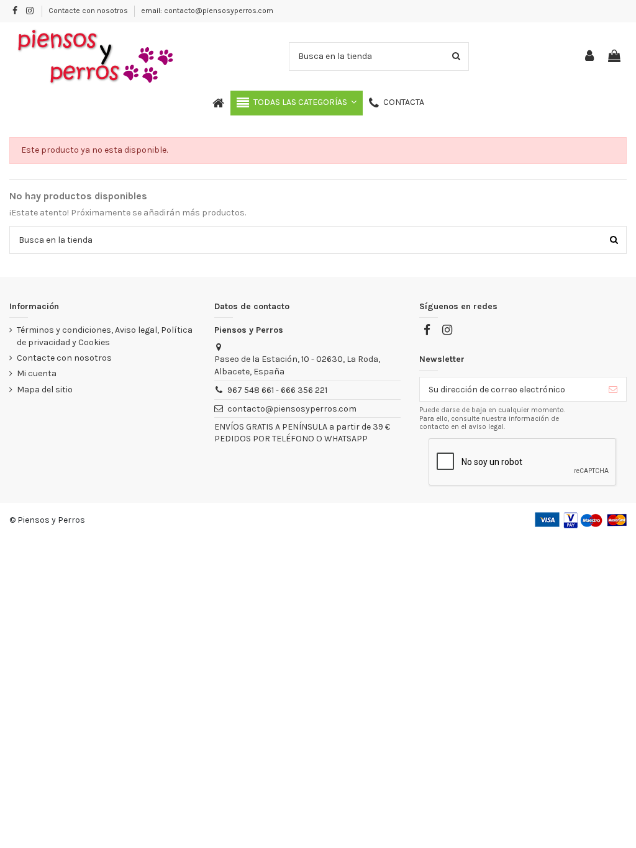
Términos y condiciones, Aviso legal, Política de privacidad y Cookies (105, 336)
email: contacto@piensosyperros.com (207, 10)
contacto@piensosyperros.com (292, 409)
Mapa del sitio (45, 389)
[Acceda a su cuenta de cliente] (590, 57)
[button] (296, 103)
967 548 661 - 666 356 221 (277, 390)
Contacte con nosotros (89, 10)
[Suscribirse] (613, 389)
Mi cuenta (37, 373)
